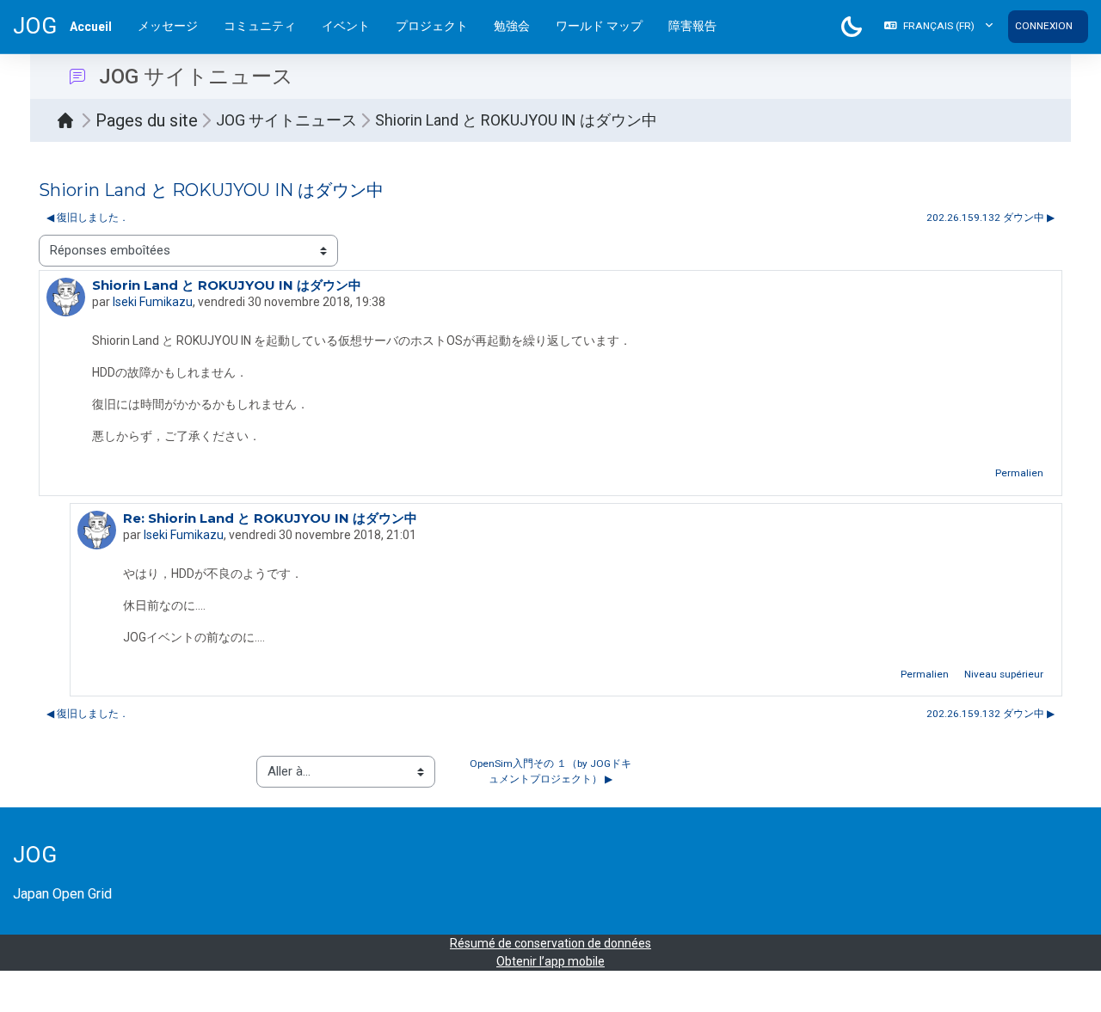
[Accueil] (70, 120)
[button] (938, 26)
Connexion (1044, 26)
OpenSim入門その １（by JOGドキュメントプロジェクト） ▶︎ (550, 771)
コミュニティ (260, 26)
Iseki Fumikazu (153, 302)
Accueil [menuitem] (91, 27)
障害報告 (692, 26)
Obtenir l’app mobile (550, 961)
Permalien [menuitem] (1019, 473)
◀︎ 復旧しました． (87, 218)
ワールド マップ (599, 26)
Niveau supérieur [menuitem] (1003, 674)
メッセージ (168, 26)
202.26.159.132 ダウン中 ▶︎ (990, 218)
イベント (346, 26)
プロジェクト (432, 26)
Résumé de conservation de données (550, 943)
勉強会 (512, 26)
